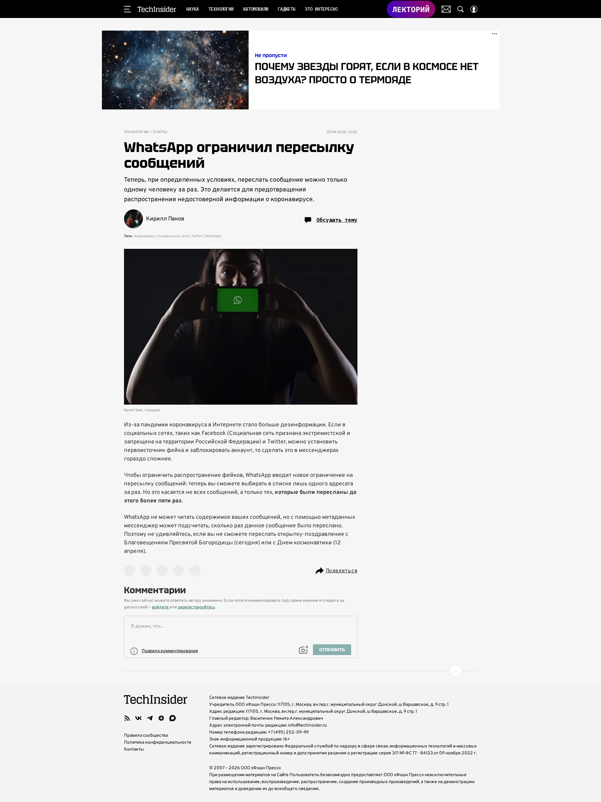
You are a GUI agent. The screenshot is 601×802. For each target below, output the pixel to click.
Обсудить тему (336, 220)
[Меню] (127, 9)
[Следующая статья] (300, 670)
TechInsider (157, 9)
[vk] (138, 718)
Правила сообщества (146, 735)
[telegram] (150, 718)
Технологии (136, 132)
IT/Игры (160, 132)
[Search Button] (460, 9)
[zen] (161, 718)
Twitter (196, 236)
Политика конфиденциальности (157, 742)
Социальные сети (173, 236)
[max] (172, 718)
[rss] (127, 718)
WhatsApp (213, 236)
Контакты (134, 749)
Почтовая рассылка (446, 9)
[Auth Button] (473, 9)
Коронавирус (145, 236)
